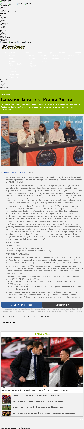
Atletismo (3, 10)
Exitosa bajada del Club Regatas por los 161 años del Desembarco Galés (37, 401)
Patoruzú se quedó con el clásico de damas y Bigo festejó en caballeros (37, 407)
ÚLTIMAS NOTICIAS (42, 334)
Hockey (39, 53)
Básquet (2, 7)
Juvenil (2, 29)
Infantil (2, 20)
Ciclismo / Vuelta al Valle (8, 11)
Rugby (50, 53)
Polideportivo (9, 53)
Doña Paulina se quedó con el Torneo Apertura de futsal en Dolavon (36, 396)
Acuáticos (3, 14)
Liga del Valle (4, 23)
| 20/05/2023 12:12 (34, 172)
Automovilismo (5, 38)
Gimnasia (3, 13)
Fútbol (26, 53)
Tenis (1, 9)
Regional (3, 25)
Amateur (3, 22)
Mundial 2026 (4, 41)
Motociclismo (4, 39)
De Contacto (4, 17)
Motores (62, 53)
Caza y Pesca (4, 16)
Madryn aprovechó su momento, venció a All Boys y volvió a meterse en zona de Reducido (43, 413)
